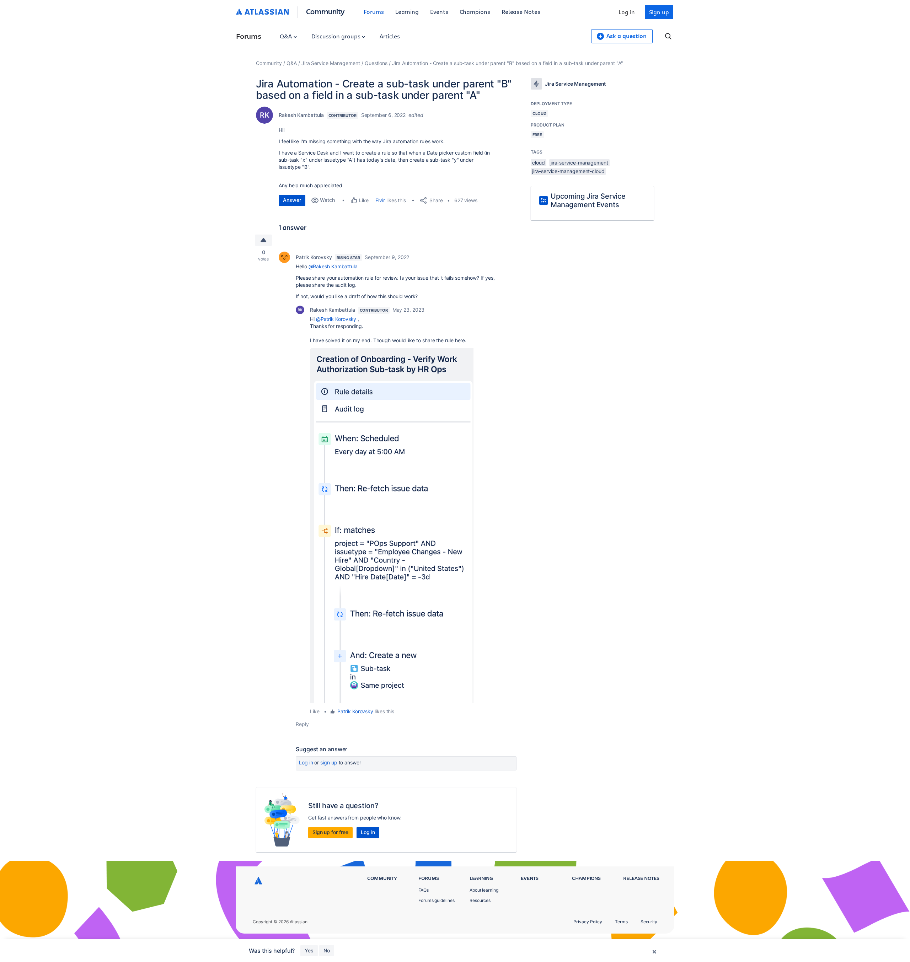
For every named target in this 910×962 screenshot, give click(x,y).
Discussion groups (336, 36)
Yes (309, 950)
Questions (376, 63)
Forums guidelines (436, 900)
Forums (374, 11)
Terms (621, 921)
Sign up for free (330, 832)
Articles (390, 36)
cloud (538, 163)
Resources (480, 900)
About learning (484, 890)
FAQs (423, 890)
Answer (292, 200)
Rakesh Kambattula (301, 115)
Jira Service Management (330, 63)
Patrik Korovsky (314, 257)
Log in (627, 12)
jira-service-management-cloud (568, 171)
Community (325, 11)
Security (649, 921)
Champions (475, 11)
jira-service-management (579, 163)
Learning (407, 11)
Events (439, 11)
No (326, 950)
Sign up (659, 12)
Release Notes (521, 11)
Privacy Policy (587, 921)
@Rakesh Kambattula (333, 266)
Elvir (380, 200)
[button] (391, 525)
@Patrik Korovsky (336, 319)
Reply (302, 724)
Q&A (286, 36)
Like (315, 711)
